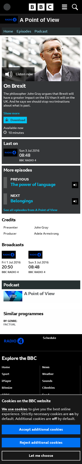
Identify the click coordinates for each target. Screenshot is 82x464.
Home (8, 31)
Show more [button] (11, 113)
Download (17, 120)
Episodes (24, 31)
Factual (9, 324)
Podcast (41, 31)
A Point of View (39, 20)
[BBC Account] (7, 6)
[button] (64, 7)
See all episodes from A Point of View (30, 210)
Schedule (49, 338)
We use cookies (15, 409)
